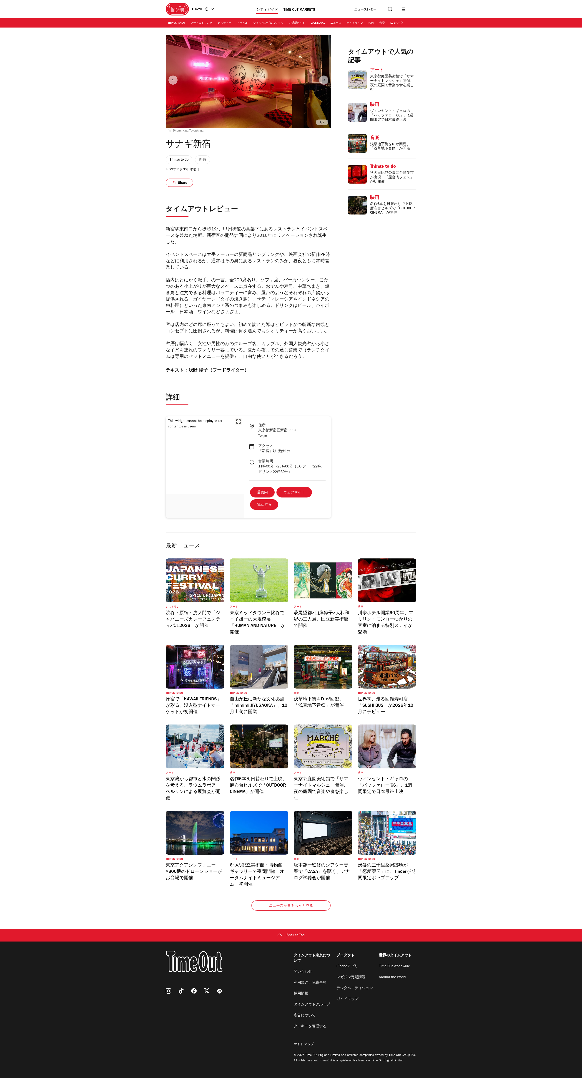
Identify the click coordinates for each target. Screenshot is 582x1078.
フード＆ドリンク (201, 23)
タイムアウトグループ (312, 1005)
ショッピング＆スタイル (268, 23)
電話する (264, 505)
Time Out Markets (299, 10)
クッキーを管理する (310, 1026)
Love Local (318, 23)
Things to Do (176, 23)
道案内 (262, 493)
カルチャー (224, 23)
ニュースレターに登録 (365, 9)
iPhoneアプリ (347, 966)
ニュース (335, 23)
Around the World (392, 977)
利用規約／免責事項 (310, 983)
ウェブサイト (294, 493)
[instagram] (168, 991)
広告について (305, 1015)
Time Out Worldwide (394, 966)
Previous (173, 80)
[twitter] (206, 991)
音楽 (382, 23)
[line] (219, 991)
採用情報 (301, 994)
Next (323, 80)
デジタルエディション (354, 988)
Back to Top (295, 935)
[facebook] (194, 991)
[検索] (389, 9)
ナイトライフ (355, 23)
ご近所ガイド (297, 23)
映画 (371, 23)
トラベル (242, 23)
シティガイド (267, 10)
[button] (238, 421)
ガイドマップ (347, 999)
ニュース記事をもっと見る (291, 906)
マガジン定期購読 (351, 977)
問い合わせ (303, 972)
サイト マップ (304, 1044)
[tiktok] (181, 991)
